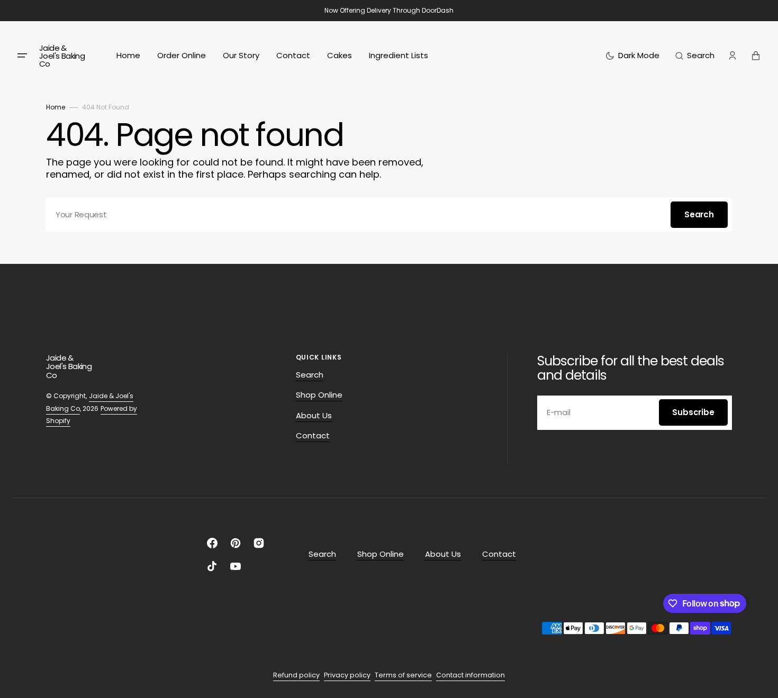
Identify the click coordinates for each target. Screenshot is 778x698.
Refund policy (296, 675)
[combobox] (389, 214)
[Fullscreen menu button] (22, 55)
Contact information (470, 675)
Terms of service (403, 675)
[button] (694, 55)
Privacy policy (347, 675)
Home (55, 107)
